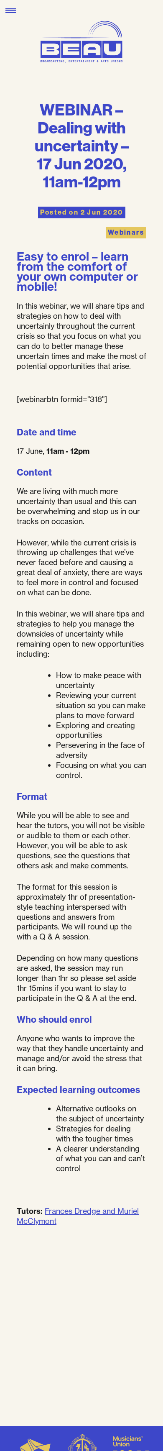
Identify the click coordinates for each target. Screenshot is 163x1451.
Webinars (126, 232)
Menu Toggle (10, 10)
